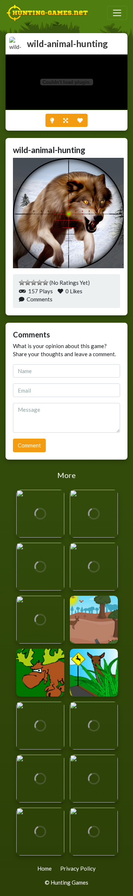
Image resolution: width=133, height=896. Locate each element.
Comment (29, 445)
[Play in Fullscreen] (65, 120)
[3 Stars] (34, 283)
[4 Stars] (39, 283)
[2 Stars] (28, 283)
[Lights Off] (52, 120)
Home (44, 868)
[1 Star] (22, 283)
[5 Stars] (45, 283)
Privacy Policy (78, 868)
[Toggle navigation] (117, 13)
